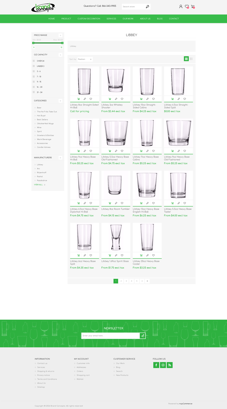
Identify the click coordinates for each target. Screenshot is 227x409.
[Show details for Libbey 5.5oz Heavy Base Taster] (178, 185)
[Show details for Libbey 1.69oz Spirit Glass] (115, 237)
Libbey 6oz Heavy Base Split (83, 262)
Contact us (42, 363)
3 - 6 (39, 71)
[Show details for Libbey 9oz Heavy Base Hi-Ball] (84, 133)
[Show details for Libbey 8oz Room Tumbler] (115, 185)
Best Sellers (42, 120)
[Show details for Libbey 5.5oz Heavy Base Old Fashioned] (115, 133)
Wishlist (80, 379)
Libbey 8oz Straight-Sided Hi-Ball (84, 106)
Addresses (81, 367)
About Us (41, 383)
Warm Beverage (44, 139)
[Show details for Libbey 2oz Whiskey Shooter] (115, 80)
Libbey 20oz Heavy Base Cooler (146, 262)
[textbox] (133, 7)
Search (119, 371)
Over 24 (40, 61)
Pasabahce (42, 180)
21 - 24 (39, 92)
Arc (38, 169)
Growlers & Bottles (45, 135)
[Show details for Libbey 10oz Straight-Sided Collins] (147, 80)
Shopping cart (193, 6)
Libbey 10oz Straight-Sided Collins (144, 106)
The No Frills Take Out (47, 112)
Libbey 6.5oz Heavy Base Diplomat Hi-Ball (83, 210)
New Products (122, 375)
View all (38, 185)
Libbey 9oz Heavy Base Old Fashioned (177, 158)
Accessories (42, 143)
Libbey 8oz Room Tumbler (115, 209)
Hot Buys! (41, 116)
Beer (39, 108)
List (191, 58)
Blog (118, 367)
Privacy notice (43, 375)
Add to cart (78, 99)
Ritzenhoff (41, 173)
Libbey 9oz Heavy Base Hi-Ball (83, 158)
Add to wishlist (91, 99)
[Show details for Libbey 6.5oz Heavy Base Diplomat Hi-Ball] (84, 185)
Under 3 (40, 66)
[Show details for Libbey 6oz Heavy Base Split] (84, 237)
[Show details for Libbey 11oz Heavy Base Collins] (147, 133)
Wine (39, 127)
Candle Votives (43, 147)
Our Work (120, 363)
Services (41, 367)
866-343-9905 (109, 6)
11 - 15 (39, 82)
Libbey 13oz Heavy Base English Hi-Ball (146, 210)
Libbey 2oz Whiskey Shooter (112, 106)
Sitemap (41, 387)
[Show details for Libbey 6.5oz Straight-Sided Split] (178, 80)
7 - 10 (39, 77)
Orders (80, 371)
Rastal (40, 176)
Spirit (39, 131)
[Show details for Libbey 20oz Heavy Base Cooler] (147, 237)
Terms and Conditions (47, 379)
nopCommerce (185, 404)
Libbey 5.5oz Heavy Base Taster (178, 210)
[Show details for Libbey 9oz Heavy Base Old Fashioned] (178, 133)
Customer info (83, 363)
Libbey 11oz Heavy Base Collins (146, 158)
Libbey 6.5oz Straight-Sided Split (176, 106)
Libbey (40, 165)
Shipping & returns (45, 371)
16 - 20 (39, 87)
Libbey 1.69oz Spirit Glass (115, 261)
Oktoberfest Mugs (45, 124)
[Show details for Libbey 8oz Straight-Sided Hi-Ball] (84, 80)
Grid (186, 58)
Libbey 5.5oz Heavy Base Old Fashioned (115, 158)
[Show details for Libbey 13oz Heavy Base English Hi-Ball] (147, 185)
